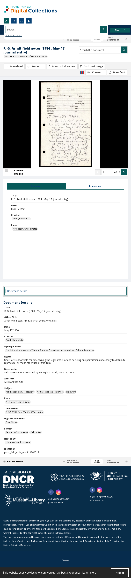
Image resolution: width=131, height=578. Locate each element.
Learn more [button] (89, 572)
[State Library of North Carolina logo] (109, 476)
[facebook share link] (51, 492)
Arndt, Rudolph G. (21, 218)
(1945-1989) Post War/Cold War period (24, 412)
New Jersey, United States (25, 228)
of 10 (117, 172)
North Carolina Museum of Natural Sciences (26, 56)
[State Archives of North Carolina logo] (67, 477)
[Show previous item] (97, 172)
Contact (65, 560)
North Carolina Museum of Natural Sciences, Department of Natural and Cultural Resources (50, 350)
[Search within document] (124, 49)
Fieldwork (71, 391)
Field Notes (11, 422)
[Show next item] (124, 172)
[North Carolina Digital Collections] (30, 9)
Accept (120, 572)
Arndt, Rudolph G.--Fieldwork (20, 391)
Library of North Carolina (18, 442)
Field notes (36, 432)
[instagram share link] (58, 492)
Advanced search (13, 35)
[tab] (36, 186)
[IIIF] (82, 72)
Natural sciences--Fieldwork (50, 391)
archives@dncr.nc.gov (58, 498)
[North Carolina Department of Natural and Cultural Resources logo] (18, 479)
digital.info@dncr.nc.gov (101, 496)
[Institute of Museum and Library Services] (24, 500)
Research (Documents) (17, 432)
